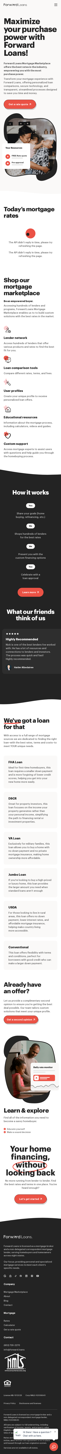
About (7, 1296)
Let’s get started (29, 1199)
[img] (7, 1385)
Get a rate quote (18, 104)
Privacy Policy (10, 1403)
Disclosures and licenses (30, 1403)
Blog (6, 1300)
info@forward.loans (14, 1349)
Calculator (9, 1325)
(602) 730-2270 (12, 1345)
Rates (7, 1321)
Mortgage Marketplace (16, 1292)
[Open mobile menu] (55, 5)
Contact (8, 1305)
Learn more (29, 592)
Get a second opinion (19, 1019)
